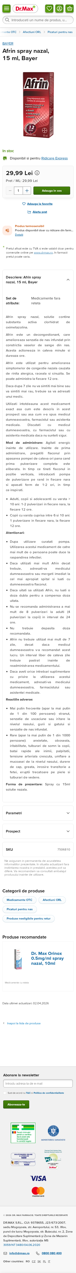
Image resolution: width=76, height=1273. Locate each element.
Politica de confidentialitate (49, 1092)
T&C (28, 1092)
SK (39, 1261)
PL (44, 1261)
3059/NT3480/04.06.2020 (21, 1244)
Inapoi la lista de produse (24, 1023)
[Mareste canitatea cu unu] (27, 191)
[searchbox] (38, 20)
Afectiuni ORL (52, 899)
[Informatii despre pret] (37, 173)
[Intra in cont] (59, 8)
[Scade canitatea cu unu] (10, 191)
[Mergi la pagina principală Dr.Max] (25, 8)
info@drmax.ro (19, 1253)
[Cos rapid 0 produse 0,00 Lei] (69, 8)
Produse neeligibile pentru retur (28, 918)
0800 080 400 (52, 1253)
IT (49, 1261)
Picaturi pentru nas (20, 909)
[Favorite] (49, 8)
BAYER (7, 43)
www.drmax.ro (43, 252)
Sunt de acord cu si (36, 1092)
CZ (33, 1261)
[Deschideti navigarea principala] (6, 8)
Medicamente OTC (19, 899)
